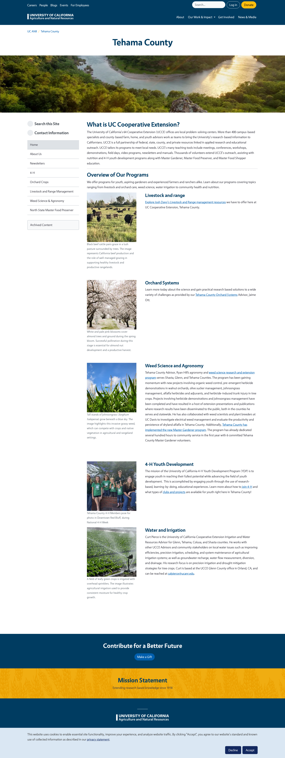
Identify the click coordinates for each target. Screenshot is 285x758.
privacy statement (98, 739)
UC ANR (32, 31)
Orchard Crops (39, 182)
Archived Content (41, 225)
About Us (36, 154)
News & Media (247, 17)
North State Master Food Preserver (51, 210)
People (43, 5)
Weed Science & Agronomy (47, 201)
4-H (32, 173)
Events (64, 5)
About (180, 17)
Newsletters (37, 163)
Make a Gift (144, 657)
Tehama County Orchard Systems (216, 295)
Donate (248, 5)
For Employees (80, 5)
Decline (233, 750)
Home (34, 145)
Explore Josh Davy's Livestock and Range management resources (185, 202)
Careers (32, 5)
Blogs (53, 5)
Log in (233, 5)
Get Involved (226, 17)
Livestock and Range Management (51, 191)
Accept (250, 750)
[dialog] (142, 742)
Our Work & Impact (200, 17)
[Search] (223, 4)
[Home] (50, 17)
